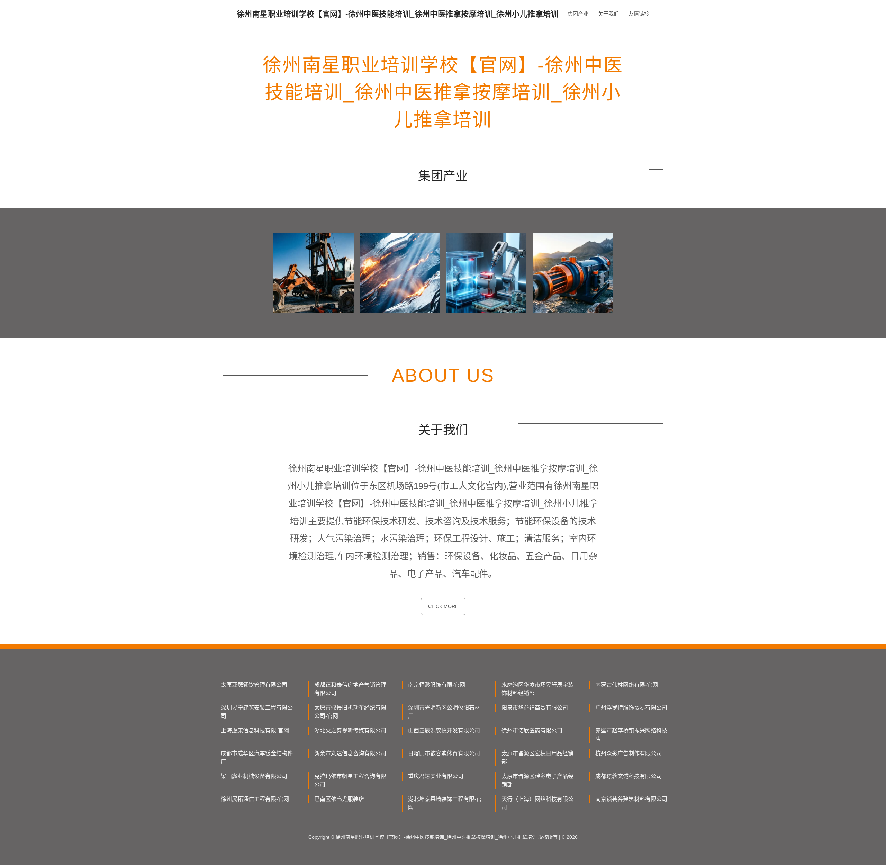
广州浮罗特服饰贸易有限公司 (631, 708)
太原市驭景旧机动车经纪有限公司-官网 (350, 712)
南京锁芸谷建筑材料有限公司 (631, 799)
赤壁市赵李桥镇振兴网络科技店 (631, 735)
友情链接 (639, 14)
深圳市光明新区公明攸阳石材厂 (444, 712)
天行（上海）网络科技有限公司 (537, 803)
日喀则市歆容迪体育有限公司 (444, 753)
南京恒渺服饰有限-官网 (436, 685)
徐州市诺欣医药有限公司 (531, 730)
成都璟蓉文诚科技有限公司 (628, 776)
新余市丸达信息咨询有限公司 (350, 753)
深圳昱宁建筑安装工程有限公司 (257, 712)
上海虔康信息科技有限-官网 (255, 730)
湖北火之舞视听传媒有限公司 (350, 730)
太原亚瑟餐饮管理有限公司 (254, 685)
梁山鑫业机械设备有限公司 (254, 776)
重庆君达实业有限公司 (435, 776)
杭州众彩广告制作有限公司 (628, 753)
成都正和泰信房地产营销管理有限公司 (350, 689)
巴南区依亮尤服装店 (339, 799)
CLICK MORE (443, 606)
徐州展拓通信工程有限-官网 (255, 799)
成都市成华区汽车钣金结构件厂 (257, 757)
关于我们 (608, 14)
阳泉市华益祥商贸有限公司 (534, 708)
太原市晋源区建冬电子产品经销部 (537, 780)
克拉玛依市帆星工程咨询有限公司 (350, 780)
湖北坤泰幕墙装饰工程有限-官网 (445, 803)
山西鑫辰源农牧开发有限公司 (444, 730)
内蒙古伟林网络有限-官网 (626, 685)
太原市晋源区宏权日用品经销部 (537, 757)
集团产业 (578, 14)
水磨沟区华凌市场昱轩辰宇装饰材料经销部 (537, 689)
